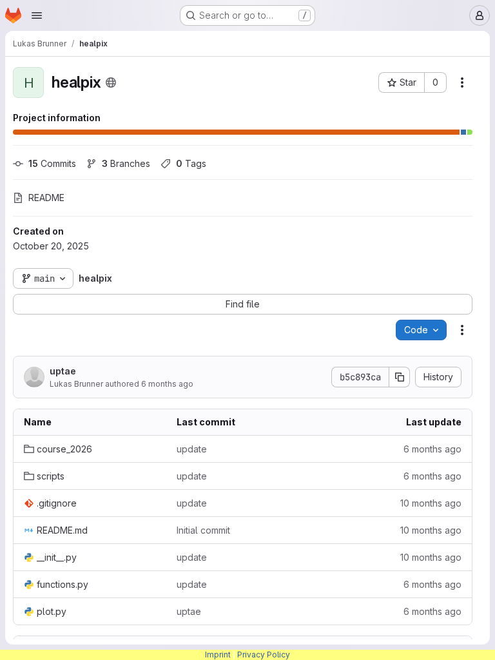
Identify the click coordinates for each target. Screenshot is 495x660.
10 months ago (430, 503)
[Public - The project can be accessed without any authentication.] (111, 82)
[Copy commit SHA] (399, 377)
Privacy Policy (263, 654)
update (192, 448)
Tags (191, 163)
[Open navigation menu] (36, 15)
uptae (63, 370)
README (46, 197)
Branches (126, 163)
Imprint (218, 654)
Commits (52, 163)
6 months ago (167, 384)
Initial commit (203, 530)
